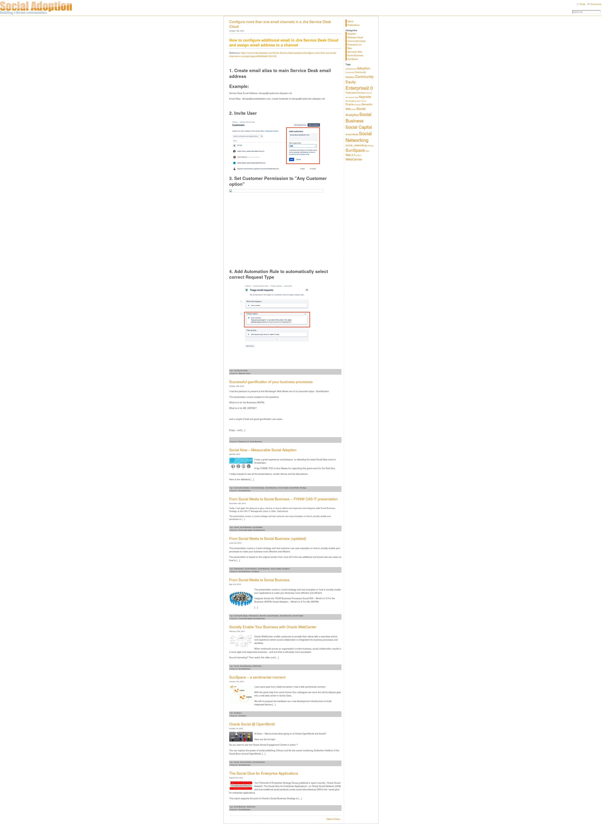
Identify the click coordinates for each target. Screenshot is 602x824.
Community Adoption (242, 487)
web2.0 (358, 155)
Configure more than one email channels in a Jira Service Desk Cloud (280, 24)
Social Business (256, 441)
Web (367, 151)
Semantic (357, 104)
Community (350, 72)
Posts (582, 4)
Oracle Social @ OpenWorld (252, 724)
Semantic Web (354, 51)
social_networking (356, 145)
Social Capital (283, 487)
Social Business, (244, 571)
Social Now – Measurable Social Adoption (262, 449)
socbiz (236, 527)
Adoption (351, 33)
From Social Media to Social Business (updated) (267, 538)
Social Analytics (251, 568)
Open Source (361, 101)
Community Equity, (245, 530)
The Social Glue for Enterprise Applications (263, 773)
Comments (595, 4)
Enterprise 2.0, (244, 441)
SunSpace (286, 568)
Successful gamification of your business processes (271, 381)
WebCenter (257, 666)
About (350, 21)
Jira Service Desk (241, 370)
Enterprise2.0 (239, 568)
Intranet (369, 93)
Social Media (294, 487)
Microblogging (351, 101)
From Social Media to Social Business (259, 579)
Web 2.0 (350, 155)
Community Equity (257, 487)
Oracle (236, 666)
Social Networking (359, 136)
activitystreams (351, 69)
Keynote (263, 615)
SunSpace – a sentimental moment (257, 677)
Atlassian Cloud (244, 373)
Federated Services (355, 92)
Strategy (303, 487)
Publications (353, 24)
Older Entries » (333, 819)
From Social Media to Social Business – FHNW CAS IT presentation (283, 498)
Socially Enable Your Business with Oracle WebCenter (273, 626)
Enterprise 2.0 (354, 44)
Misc (349, 48)
